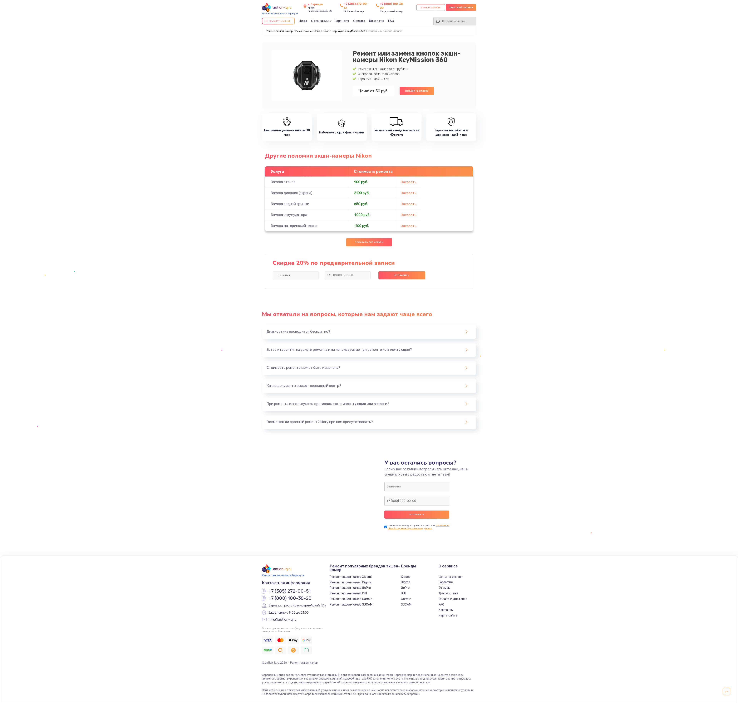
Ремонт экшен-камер (279, 31)
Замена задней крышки (290, 204)
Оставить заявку (416, 91)
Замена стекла (283, 182)
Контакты (376, 21)
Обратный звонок (461, 7)
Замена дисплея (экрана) (291, 193)
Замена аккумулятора (289, 215)
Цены (303, 21)
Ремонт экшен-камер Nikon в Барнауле (319, 31)
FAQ (391, 21)
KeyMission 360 (356, 31)
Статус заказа (431, 7)
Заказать (408, 182)
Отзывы (359, 21)
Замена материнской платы (294, 226)
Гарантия (342, 21)
